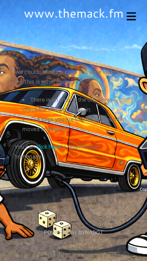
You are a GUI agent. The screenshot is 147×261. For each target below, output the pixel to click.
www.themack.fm (73, 13)
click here (48, 146)
